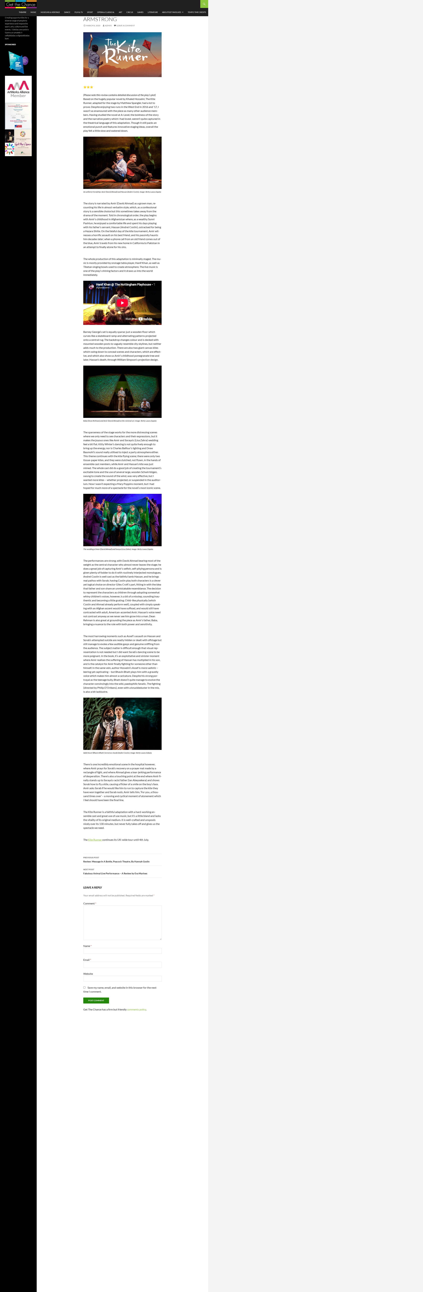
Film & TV (79, 12)
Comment (89, 903)
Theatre (22, 12)
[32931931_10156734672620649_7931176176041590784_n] (18, 115)
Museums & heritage (50, 12)
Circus (129, 12)
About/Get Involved (171, 12)
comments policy (136, 1009)
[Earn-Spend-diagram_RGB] (18, 62)
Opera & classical (106, 12)
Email (87, 959)
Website (88, 973)
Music (33, 12)
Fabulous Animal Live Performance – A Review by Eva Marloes (115, 871)
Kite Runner (95, 839)
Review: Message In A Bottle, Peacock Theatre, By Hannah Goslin (116, 859)
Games (140, 12)
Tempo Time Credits (197, 12)
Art (120, 12)
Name (87, 945)
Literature (153, 12)
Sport (90, 12)
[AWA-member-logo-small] (18, 89)
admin (108, 25)
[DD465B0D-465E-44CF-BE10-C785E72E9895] (18, 142)
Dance (67, 12)
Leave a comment (126, 25)
